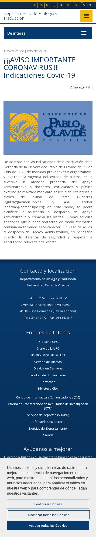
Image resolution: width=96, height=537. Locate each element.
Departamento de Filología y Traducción (30, 16)
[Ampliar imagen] (48, 128)
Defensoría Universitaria (48, 422)
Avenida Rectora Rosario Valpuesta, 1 (48, 305)
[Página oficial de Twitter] (77, 5)
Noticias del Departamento (48, 428)
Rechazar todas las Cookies (48, 515)
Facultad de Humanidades (48, 375)
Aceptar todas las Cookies (48, 525)
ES (83, 5)
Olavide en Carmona (48, 368)
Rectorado (48, 382)
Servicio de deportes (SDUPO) (48, 415)
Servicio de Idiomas (48, 362)
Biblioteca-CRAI (48, 388)
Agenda (48, 435)
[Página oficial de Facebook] (72, 5)
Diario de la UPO (48, 348)
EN (89, 5)
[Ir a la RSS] (68, 5)
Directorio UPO (48, 342)
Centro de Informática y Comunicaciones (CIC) (48, 397)
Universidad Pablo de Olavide (48, 285)
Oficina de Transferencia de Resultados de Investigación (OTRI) (48, 406)
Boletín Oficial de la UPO (48, 355)
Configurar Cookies (48, 504)
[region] (48, 497)
